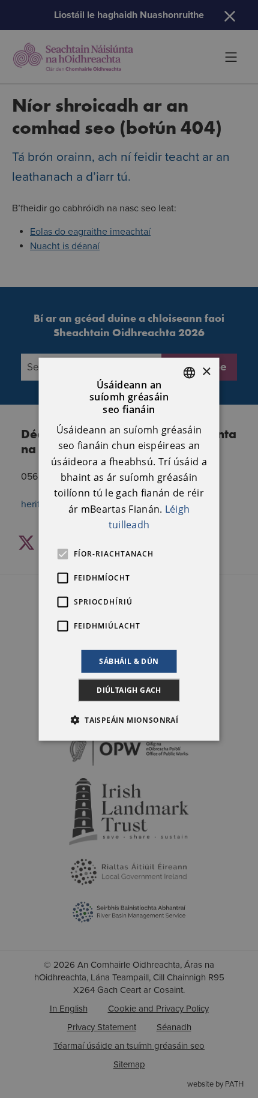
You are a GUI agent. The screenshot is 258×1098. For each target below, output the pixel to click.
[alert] (129, 549)
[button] (129, 720)
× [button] (206, 371)
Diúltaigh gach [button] (129, 690)
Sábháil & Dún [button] (128, 661)
